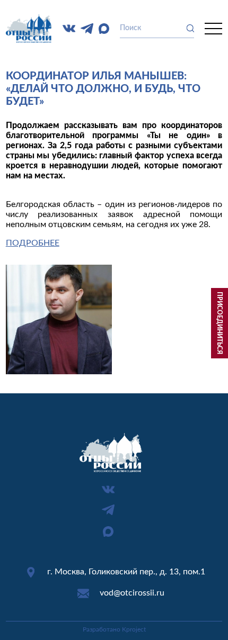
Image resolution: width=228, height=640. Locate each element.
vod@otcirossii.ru (132, 593)
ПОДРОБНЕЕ (32, 243)
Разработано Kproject (114, 629)
